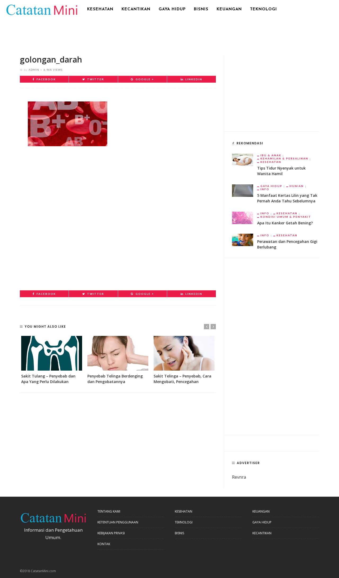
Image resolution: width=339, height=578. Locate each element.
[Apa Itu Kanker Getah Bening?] (242, 217)
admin (34, 69)
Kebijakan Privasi (111, 533)
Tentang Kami (108, 511)
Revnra (239, 477)
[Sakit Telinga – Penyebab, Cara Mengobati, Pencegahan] (184, 353)
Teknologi (263, 9)
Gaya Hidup (172, 9)
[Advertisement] (169, 33)
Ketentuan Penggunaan (117, 522)
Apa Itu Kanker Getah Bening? (285, 222)
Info (264, 189)
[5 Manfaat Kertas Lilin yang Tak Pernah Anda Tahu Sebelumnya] (242, 190)
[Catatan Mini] (41, 9)
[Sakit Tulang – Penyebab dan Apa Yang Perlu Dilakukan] (51, 353)
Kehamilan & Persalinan (284, 158)
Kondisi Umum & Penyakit (285, 216)
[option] (51, 360)
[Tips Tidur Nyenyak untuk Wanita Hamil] (242, 159)
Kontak (103, 544)
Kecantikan (136, 9)
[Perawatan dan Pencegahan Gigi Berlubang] (242, 239)
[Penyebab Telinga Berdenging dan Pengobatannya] (117, 353)
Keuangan (229, 9)
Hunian (296, 186)
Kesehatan (100, 9)
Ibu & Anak (270, 155)
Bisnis (201, 9)
